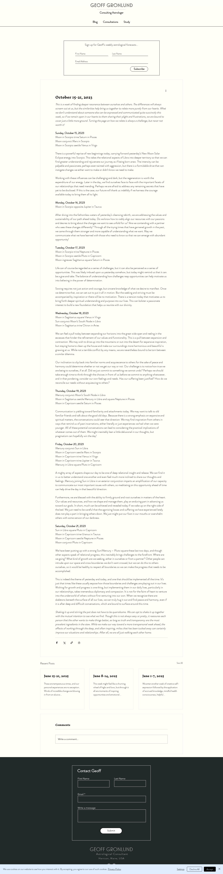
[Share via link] (71, 642)
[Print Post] (79, 642)
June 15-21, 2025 (56, 675)
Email (81, 794)
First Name (83, 778)
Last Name (119, 778)
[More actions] (166, 90)
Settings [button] (180, 869)
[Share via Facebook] (56, 642)
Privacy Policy (114, 869)
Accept (209, 869)
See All (180, 662)
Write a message (87, 808)
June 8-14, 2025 (105, 675)
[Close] (219, 869)
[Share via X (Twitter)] (64, 642)
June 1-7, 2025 (153, 675)
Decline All (194, 869)
